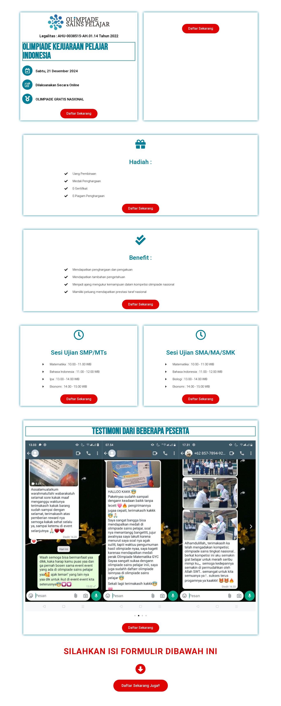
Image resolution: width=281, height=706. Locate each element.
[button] (30, 526)
